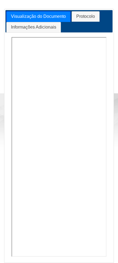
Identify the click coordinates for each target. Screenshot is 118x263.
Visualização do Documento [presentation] (38, 16)
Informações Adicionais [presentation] (33, 27)
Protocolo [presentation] (85, 16)
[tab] (38, 16)
